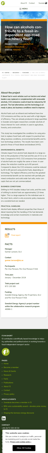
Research (7, 375)
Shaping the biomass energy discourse (19, 413)
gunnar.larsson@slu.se (14, 260)
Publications (8, 382)
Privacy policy (9, 394)
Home (6, 363)
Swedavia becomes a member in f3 (18, 402)
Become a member (11, 367)
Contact (32, 3)
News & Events (10, 371)
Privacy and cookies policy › (20, 442)
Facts (6, 379)
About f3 (24, 3)
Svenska (42, 3)
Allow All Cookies (24, 448)
